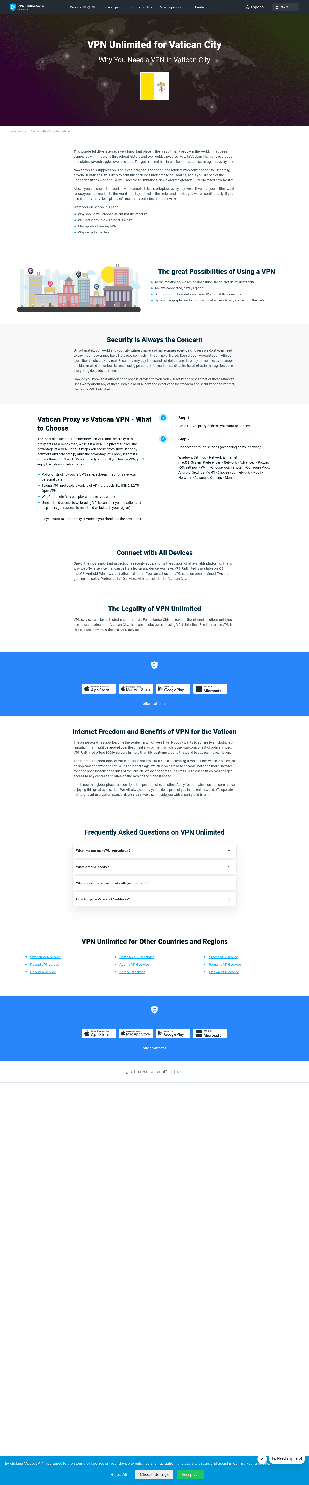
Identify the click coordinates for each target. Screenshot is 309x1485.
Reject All (119, 1474)
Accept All (190, 1474)
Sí (170, 1072)
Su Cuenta (288, 7)
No (179, 1072)
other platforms (154, 703)
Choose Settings (154, 1474)
